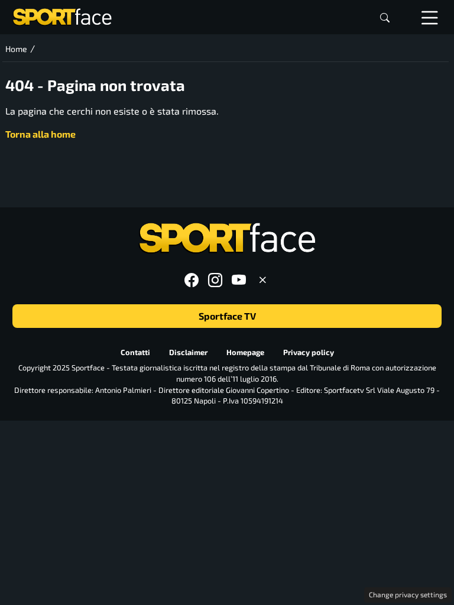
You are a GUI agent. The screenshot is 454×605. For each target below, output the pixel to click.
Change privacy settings (408, 594)
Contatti (135, 352)
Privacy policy (308, 352)
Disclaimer (188, 352)
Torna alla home (40, 133)
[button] (385, 17)
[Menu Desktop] (430, 17)
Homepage (245, 352)
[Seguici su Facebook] (191, 279)
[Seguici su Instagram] (215, 279)
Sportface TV (227, 315)
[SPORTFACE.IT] (62, 15)
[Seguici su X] (262, 279)
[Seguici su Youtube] (239, 279)
